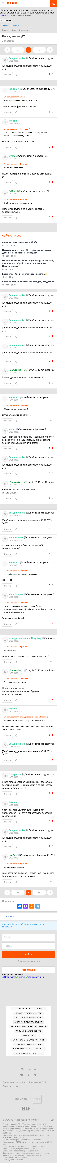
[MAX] (25, 906)
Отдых (14, 30)
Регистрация (28, 970)
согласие (4, 15)
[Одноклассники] (31, 906)
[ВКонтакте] (19, 906)
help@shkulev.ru (21, 1158)
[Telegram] (37, 906)
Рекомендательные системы (14, 1160)
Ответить (7, 75)
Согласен (6, 20)
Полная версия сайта (14, 1082)
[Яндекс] (20, 977)
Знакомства (23, 30)
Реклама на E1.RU (38, 1082)
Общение (6, 30)
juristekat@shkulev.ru (33, 1155)
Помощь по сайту (12, 1086)
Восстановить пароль (28, 961)
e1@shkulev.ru (33, 1151)
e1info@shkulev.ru (17, 1155)
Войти (28, 954)
